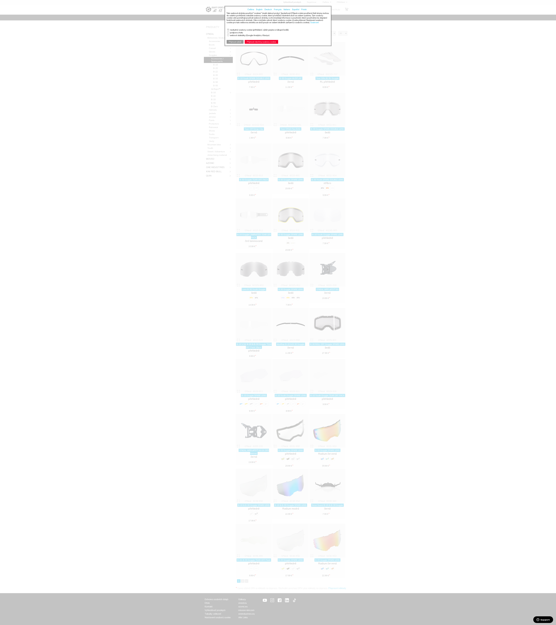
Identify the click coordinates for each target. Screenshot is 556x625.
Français (278, 9)
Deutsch (268, 9)
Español (295, 9)
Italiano (287, 9)
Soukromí (314, 22)
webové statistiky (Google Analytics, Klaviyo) (249, 35)
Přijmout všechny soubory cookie (261, 42)
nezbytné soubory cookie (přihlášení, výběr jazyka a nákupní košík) (259, 30)
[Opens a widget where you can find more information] (543, 620)
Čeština (250, 9)
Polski (304, 9)
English (259, 9)
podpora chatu (236, 32)
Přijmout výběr (235, 42)
